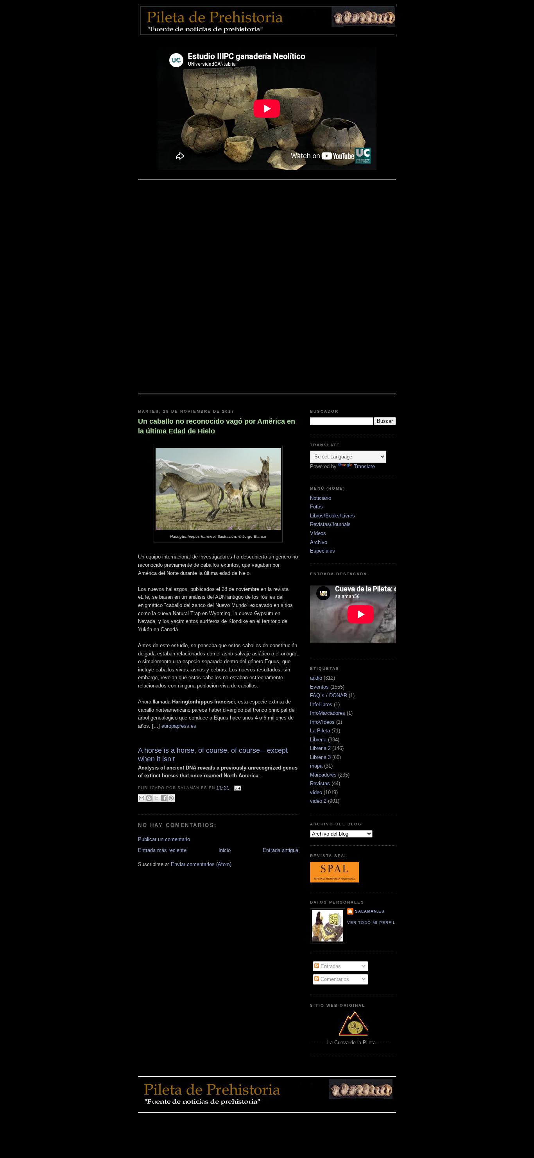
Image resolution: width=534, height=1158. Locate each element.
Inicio (225, 850)
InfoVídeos (322, 722)
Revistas (320, 783)
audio (316, 678)
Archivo (318, 542)
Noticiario (320, 498)
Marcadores (323, 775)
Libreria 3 (320, 757)
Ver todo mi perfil (371, 922)
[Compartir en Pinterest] (171, 798)
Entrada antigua (280, 850)
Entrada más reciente (162, 850)
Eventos (319, 687)
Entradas (330, 966)
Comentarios (334, 979)
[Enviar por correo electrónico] (141, 798)
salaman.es (370, 911)
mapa (316, 766)
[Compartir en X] (156, 798)
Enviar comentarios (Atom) (201, 864)
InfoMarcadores (327, 713)
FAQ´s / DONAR (328, 695)
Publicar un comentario (164, 839)
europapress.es (178, 726)
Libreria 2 (320, 748)
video (316, 792)
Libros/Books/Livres (332, 516)
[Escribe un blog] (149, 798)
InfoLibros (321, 704)
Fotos (316, 507)
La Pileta (320, 731)
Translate (364, 466)
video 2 (318, 801)
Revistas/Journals (330, 524)
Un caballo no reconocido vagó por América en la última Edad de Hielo (216, 426)
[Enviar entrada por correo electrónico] (237, 788)
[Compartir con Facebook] (164, 798)
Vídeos (318, 533)
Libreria (318, 740)
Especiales (322, 551)
